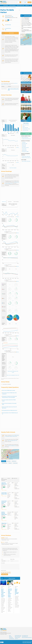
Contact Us (16, 638)
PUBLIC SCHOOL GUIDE (20, 5)
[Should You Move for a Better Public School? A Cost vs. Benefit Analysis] (10, 582)
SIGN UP (29, 2)
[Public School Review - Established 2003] (3, 2)
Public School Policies (26, 124)
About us (10, 636)
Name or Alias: (12, 559)
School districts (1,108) (25, 151)
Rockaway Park (7, 16)
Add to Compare (4, 490)
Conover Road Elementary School (4, 502)
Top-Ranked (23, 142)
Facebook (3, 642)
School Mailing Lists (25, 636)
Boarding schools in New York (26, 157)
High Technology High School (12, 440)
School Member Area (25, 635)
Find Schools (11, 637)
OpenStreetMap (30, 44)
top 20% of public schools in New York (9, 84)
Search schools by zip (25, 137)
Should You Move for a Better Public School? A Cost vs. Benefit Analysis (10, 593)
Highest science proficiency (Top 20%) (13, 89)
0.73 (16, 323)
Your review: (3, 563)
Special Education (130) (25, 147)
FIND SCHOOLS (5, 5)
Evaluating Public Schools (26, 128)
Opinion (24, 126)
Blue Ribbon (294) (24, 143)
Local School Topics (25, 130)
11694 (12, 16)
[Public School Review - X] (1, 642)
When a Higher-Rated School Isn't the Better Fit (17, 592)
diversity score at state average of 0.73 (12, 183)
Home (10, 635)
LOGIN (25, 2)
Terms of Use (24, 642)
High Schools (8, 461)
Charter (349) (24, 146)
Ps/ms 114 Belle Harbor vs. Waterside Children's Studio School (12, 436)
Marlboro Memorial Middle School (4, 513)
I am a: (2, 559)
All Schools (3, 461)
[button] (10, 453)
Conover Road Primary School (4, 493)
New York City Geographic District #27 (13, 375)
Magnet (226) (24, 145)
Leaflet (26, 44)
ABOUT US (27, 5)
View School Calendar (12, 168)
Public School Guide (18, 636)
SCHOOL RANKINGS (12, 5)
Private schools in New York (26, 156)
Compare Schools (17, 637)
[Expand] (2, 453)
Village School (3, 523)
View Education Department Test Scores (13, 372)
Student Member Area (18, 635)
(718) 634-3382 (8, 24)
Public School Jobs (25, 127)
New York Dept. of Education (26, 161)
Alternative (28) (24, 150)
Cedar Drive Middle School (12, 445)
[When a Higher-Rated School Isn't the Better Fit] (17, 582)
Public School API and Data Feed (26, 637)
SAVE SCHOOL (11, 33)
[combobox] (13, 2)
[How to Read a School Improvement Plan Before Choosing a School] (3, 582)
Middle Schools (14, 461)
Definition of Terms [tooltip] (4, 201)
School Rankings (11, 638)
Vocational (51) (24, 148)
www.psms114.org (8, 28)
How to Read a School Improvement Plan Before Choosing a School (3, 593)
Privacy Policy (29, 642)
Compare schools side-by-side (26, 138)
